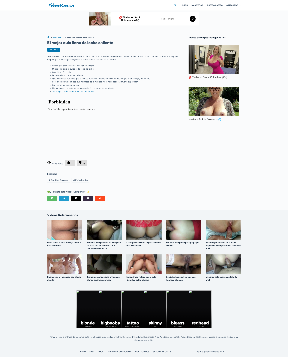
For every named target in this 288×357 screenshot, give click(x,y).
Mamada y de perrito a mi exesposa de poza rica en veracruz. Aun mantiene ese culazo (104, 245)
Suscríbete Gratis (162, 352)
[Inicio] (48, 37)
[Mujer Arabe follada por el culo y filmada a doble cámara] (144, 264)
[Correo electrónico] (88, 198)
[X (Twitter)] (76, 198)
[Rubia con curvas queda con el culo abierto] (64, 264)
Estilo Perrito (80, 180)
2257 (91, 352)
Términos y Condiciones (119, 352)
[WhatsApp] (52, 198)
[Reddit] (100, 198)
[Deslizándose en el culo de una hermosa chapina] (183, 264)
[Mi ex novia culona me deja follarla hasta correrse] (64, 230)
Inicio (185, 5)
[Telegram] (64, 198)
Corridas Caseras (58, 180)
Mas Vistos (197, 5)
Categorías (232, 5)
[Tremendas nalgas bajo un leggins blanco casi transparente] (104, 264)
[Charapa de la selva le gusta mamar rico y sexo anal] (144, 230)
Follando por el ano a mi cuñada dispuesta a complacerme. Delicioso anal (223, 245)
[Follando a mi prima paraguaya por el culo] (183, 230)
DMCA (101, 352)
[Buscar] (175, 5)
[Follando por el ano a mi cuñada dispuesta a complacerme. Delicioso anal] (223, 230)
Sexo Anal (53, 49)
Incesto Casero (215, 5)
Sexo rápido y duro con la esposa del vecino (73, 91)
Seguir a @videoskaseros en (209, 351)
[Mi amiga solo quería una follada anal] (223, 264)
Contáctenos (142, 352)
